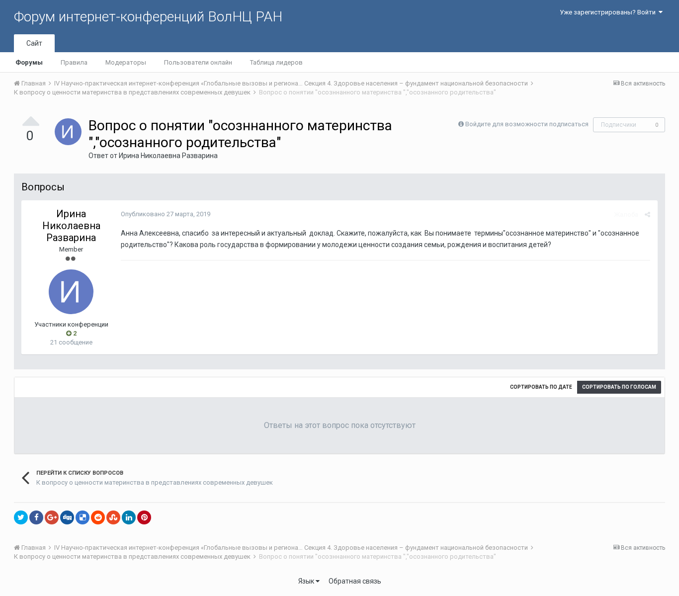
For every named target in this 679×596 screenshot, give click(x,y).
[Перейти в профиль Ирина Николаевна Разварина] (68, 131)
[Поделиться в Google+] (52, 517)
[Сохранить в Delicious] (82, 517)
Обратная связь (355, 581)
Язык (307, 581)
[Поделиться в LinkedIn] (129, 517)
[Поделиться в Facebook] (36, 517)
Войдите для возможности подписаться (527, 124)
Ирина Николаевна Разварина (168, 156)
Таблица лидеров (276, 62)
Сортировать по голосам (619, 387)
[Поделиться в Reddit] (98, 517)
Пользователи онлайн (198, 62)
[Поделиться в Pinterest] (144, 517)
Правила (74, 62)
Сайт (34, 43)
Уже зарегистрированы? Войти (609, 12)
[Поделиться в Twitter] (21, 517)
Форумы (29, 62)
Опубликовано (165, 214)
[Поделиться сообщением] (647, 214)
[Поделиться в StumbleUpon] (113, 517)
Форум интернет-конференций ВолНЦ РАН (148, 16)
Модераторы (125, 62)
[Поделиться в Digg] (67, 517)
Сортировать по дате (541, 387)
